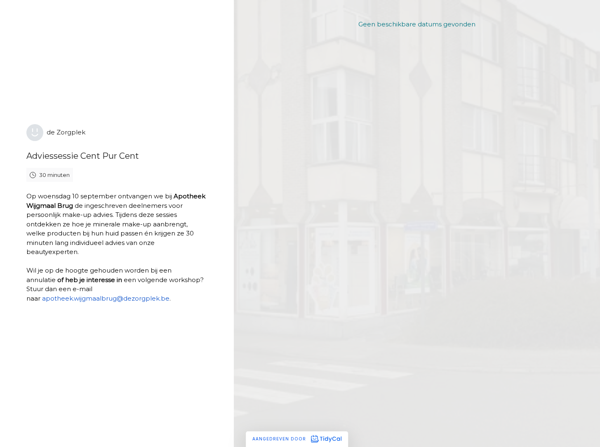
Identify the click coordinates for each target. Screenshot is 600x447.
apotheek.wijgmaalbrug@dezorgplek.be (105, 298)
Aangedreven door (280, 438)
